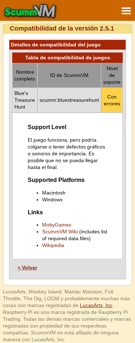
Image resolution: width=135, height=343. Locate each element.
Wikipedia (53, 245)
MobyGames (56, 225)
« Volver (27, 267)
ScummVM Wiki (60, 231)
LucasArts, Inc (96, 305)
